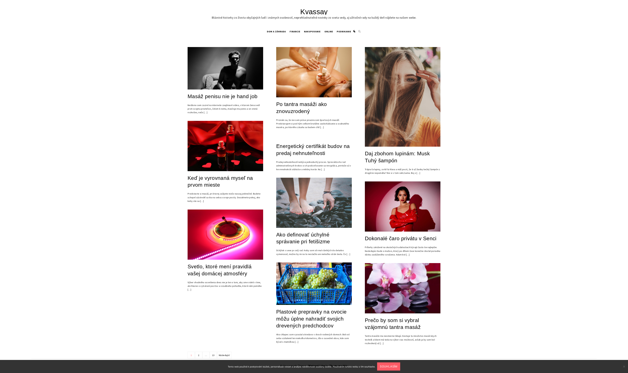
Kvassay (314, 12)
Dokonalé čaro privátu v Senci (400, 238)
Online (328, 31)
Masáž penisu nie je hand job (223, 96)
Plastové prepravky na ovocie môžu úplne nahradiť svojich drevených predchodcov (311, 319)
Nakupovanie (312, 31)
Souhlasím (388, 366)
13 (213, 355)
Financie (295, 31)
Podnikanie (344, 31)
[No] (624, 366)
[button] (354, 31)
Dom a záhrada (276, 31)
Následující (224, 355)
